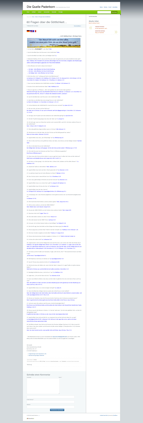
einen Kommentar (54, 361)
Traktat (35, 359)
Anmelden (115, 7)
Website (28, 404)
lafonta (105, 7)
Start (28, 12)
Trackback (64, 361)
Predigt (61, 12)
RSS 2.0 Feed (42, 361)
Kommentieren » (77, 26)
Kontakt (54, 12)
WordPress (115, 415)
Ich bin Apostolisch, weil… (38, 353)
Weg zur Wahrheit (36, 355)
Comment (29, 377)
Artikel (34, 12)
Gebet (39, 12)
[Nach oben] (39, 415)
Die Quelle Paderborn (41, 6)
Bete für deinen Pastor (94, 23)
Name (60, 377)
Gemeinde (46, 12)
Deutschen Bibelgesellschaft (60, 336)
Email (110, 7)
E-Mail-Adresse (30, 399)
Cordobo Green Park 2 (104, 415)
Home (101, 7)
